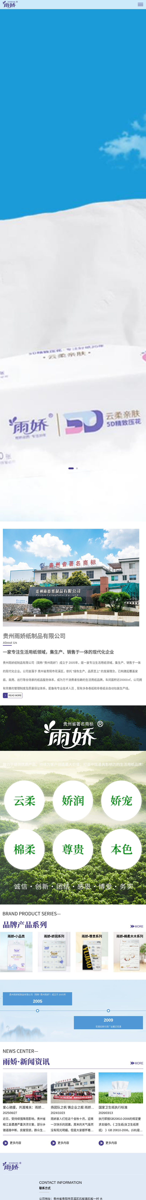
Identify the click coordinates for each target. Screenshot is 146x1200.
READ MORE (15, 774)
